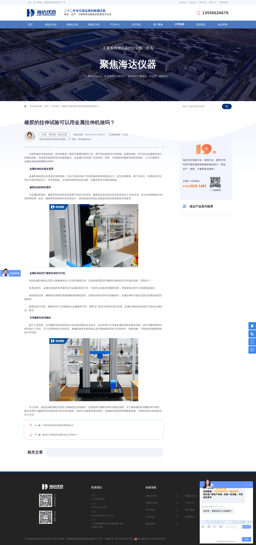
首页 (30, 24)
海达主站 (183, 2)
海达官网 (222, 24)
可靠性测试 (223, 2)
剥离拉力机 (94, 24)
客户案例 (158, 24)
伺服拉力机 (72, 24)
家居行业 (202, 2)
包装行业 (192, 2)
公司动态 (179, 24)
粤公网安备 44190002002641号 (151, 539)
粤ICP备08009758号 (124, 539)
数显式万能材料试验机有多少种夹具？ (60, 435)
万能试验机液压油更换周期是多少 (58, 425)
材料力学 (212, 2)
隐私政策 (109, 539)
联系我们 (201, 24)
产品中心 (115, 24)
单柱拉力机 (51, 24)
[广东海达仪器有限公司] (52, 488)
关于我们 (136, 24)
